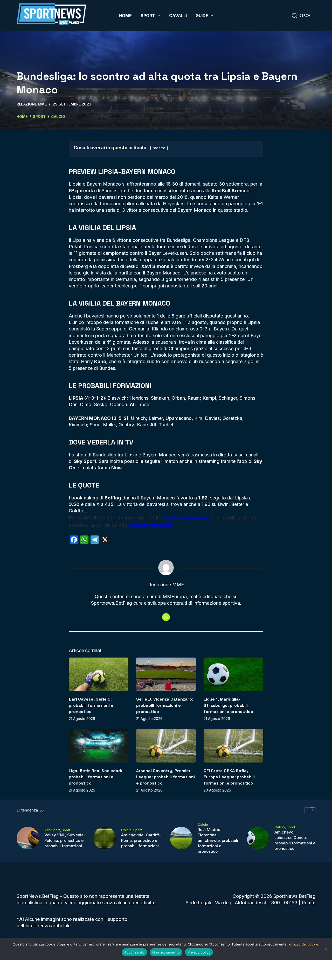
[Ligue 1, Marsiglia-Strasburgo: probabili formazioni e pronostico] (233, 674)
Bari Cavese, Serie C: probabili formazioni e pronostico (91, 705)
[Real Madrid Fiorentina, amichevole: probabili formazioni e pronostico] (181, 838)
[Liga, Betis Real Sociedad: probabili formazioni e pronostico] (98, 746)
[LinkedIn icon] (166, 617)
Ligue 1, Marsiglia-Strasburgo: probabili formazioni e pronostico (228, 705)
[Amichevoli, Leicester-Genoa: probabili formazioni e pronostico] (258, 838)
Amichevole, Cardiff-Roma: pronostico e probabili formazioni (141, 840)
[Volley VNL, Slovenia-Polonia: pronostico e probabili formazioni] (28, 838)
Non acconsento (166, 952)
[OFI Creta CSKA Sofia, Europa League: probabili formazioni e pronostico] (233, 746)
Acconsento (134, 952)
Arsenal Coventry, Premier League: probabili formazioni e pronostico (165, 777)
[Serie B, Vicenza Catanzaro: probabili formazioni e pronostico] (166, 674)
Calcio (126, 830)
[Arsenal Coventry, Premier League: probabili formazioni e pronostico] (166, 746)
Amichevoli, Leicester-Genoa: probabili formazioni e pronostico (294, 840)
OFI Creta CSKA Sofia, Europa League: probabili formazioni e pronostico (229, 777)
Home (125, 15)
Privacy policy (199, 952)
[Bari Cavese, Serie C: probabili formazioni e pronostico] (98, 674)
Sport (148, 15)
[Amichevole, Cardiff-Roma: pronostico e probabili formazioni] (104, 838)
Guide (202, 15)
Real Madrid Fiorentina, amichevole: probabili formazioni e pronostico (218, 840)
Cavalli (178, 15)
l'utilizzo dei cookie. (303, 944)
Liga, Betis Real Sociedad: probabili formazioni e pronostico (95, 777)
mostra (159, 148)
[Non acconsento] (325, 948)
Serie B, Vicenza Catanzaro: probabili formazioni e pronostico (164, 705)
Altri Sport (52, 830)
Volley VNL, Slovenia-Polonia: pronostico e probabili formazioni (64, 840)
